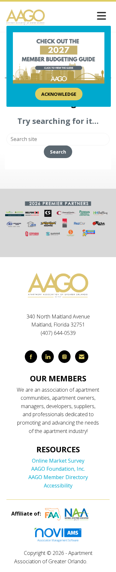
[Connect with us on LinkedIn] (48, 356)
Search (58, 152)
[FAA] (53, 513)
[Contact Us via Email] (81, 356)
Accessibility (58, 485)
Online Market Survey (58, 460)
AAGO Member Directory (58, 477)
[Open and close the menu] (77, 15)
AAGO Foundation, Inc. (58, 468)
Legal (95, 561)
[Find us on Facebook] (31, 356)
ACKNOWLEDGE (58, 94)
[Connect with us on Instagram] (64, 356)
